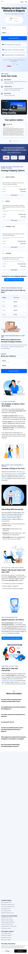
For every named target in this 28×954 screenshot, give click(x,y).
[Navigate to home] (6, 2)
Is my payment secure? (7, 722)
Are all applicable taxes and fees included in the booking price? (13, 708)
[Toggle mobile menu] (26, 1)
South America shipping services (8, 906)
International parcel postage (7, 919)
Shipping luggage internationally (7, 922)
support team (5, 633)
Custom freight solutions (6, 933)
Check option (14, 195)
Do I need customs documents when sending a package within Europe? (11, 700)
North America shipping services (8, 904)
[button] (14, 33)
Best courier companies (6, 939)
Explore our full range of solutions (14, 279)
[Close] (25, 29)
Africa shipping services (6, 910)
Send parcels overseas (6, 928)
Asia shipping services (5, 908)
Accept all (20, 951)
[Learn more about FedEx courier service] (22, 158)
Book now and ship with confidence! (12, 638)
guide (6, 346)
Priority (4, 478)
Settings (8, 951)
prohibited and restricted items (9, 680)
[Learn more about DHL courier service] (6, 158)
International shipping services (7, 912)
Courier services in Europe (6, 917)
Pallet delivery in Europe (6, 937)
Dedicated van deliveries (6, 935)
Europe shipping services (6, 902)
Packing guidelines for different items (9, 926)
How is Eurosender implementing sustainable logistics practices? (10, 745)
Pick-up (4, 27)
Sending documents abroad (7, 924)
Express (24, 476)
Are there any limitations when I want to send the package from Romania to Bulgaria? (12, 729)
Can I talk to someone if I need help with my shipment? (13, 715)
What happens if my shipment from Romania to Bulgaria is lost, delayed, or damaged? (13, 738)
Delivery (4, 32)
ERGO (24, 628)
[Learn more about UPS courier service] (14, 158)
